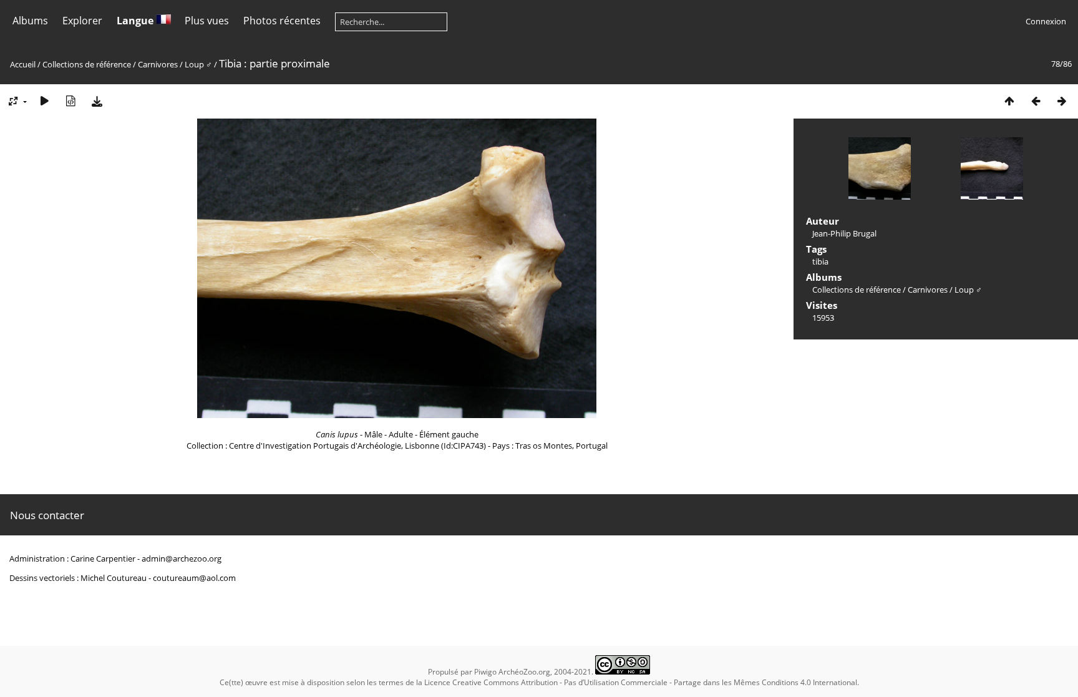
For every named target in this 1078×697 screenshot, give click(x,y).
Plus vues (207, 20)
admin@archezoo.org (181, 558)
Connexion (1046, 21)
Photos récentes (282, 20)
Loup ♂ (199, 64)
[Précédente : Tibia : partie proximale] (1035, 101)
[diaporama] (44, 101)
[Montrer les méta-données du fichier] (70, 101)
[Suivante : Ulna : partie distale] (1062, 101)
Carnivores (158, 64)
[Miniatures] (1009, 101)
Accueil (23, 64)
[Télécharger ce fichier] (97, 101)
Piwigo (485, 671)
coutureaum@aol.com (194, 577)
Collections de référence (86, 64)
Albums (30, 20)
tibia (820, 261)
